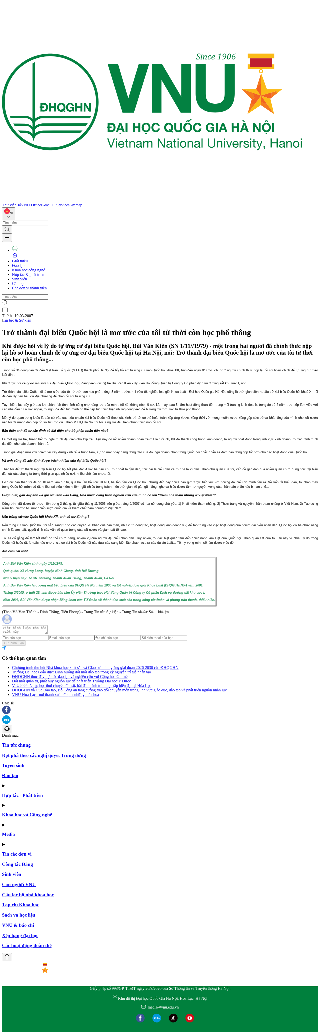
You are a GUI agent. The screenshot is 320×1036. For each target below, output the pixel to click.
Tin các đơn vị (17, 854)
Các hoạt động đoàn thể (27, 945)
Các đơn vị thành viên (29, 288)
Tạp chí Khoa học (20, 904)
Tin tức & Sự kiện (17, 320)
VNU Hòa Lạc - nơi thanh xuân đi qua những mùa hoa (55, 694)
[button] (160, 710)
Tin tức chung (16, 745)
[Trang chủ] (152, 200)
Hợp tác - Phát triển (22, 795)
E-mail (46, 205)
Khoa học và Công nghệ (27, 814)
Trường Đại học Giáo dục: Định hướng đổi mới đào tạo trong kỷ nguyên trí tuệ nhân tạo (81, 672)
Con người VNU (19, 884)
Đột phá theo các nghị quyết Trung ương (44, 755)
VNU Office (31, 205)
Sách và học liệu (18, 915)
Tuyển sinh (13, 765)
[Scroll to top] (7, 957)
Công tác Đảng (17, 864)
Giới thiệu (20, 261)
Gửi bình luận (14, 643)
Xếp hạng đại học (20, 935)
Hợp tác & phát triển (28, 274)
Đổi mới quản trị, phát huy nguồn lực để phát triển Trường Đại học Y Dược (71, 681)
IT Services (61, 205)
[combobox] (8, 213)
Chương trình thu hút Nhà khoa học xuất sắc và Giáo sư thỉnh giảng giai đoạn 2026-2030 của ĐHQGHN (95, 667)
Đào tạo (18, 265)
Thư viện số (11, 205)
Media (8, 834)
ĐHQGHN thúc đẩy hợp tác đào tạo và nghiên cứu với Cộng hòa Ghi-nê (70, 676)
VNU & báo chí (18, 925)
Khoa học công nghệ (28, 270)
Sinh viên (19, 279)
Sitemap (76, 205)
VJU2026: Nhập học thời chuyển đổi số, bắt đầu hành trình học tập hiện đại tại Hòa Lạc (81, 685)
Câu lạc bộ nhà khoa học (28, 894)
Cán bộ (18, 283)
